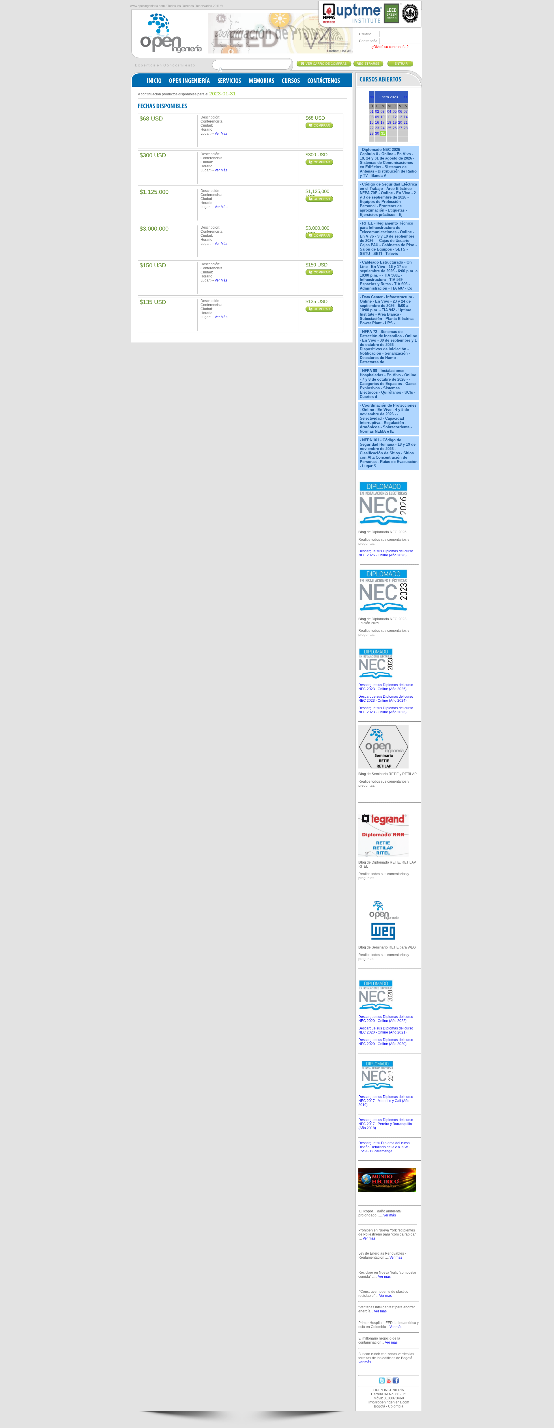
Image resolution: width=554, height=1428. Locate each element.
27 (400, 128)
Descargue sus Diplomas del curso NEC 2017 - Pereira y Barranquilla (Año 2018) (385, 1124)
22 (372, 128)
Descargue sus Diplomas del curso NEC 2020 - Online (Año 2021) (385, 1030)
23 (377, 128)
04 (389, 112)
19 (395, 123)
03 (383, 112)
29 (372, 133)
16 (377, 123)
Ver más (369, 1238)
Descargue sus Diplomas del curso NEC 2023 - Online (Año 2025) (385, 687)
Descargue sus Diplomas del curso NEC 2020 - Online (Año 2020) (385, 1042)
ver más (389, 1215)
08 (372, 117)
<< (372, 97)
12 (395, 117)
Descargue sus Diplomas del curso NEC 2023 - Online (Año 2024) (385, 698)
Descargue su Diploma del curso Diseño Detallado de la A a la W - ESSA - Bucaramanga (384, 1147)
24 (383, 128)
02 (377, 112)
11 (389, 117)
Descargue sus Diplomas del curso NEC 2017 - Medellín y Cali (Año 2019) (385, 1101)
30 (377, 133)
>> (406, 97)
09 (377, 117)
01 (372, 112)
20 (400, 123)
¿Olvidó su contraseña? (390, 47)
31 (383, 133)
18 (389, 123)
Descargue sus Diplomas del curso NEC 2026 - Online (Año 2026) (385, 553)
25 (389, 128)
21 (406, 123)
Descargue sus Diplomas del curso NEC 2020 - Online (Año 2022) (385, 1019)
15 (372, 123)
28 (406, 128)
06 (400, 112)
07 (406, 112)
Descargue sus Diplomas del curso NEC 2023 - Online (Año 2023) (385, 710)
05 (395, 112)
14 (406, 117)
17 (383, 123)
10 (383, 117)
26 (395, 128)
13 (400, 117)
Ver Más (221, 133)
